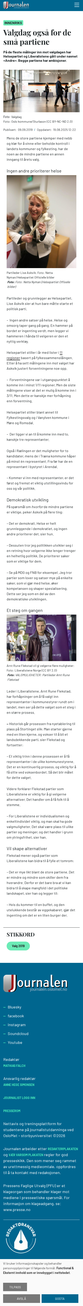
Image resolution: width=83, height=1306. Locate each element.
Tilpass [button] (15, 1287)
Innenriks (13, 23)
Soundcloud (18, 1033)
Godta (60, 1298)
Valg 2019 (18, 946)
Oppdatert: (44, 130)
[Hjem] (16, 5)
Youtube (15, 1042)
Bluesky (14, 1006)
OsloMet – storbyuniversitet (27, 1135)
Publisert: (10, 130)
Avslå (21, 1298)
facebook (16, 1015)
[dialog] (41, 1282)
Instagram (17, 1024)
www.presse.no (17, 1209)
